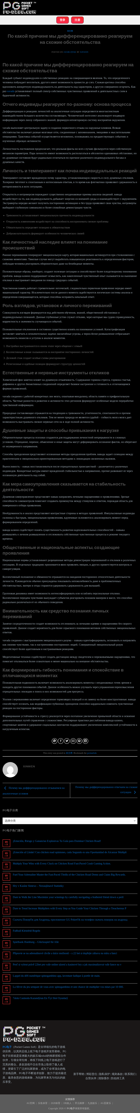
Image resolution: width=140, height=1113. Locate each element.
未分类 (70, 31)
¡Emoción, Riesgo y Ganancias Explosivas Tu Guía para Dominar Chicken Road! (57, 841)
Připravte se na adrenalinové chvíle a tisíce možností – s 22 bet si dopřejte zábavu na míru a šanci (65, 953)
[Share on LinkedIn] (85, 741)
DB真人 (68, 1103)
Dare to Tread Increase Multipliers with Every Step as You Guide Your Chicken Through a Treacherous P (69, 908)
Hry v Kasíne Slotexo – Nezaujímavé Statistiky (38, 885)
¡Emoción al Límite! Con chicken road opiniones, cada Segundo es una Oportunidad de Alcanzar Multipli (70, 852)
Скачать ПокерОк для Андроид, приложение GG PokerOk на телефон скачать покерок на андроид (70, 919)
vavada (11, 91)
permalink (92, 753)
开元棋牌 (80, 1103)
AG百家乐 (106, 1103)
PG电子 (71, 1108)
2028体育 (56, 1103)
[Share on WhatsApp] (54, 741)
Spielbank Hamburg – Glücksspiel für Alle (36, 942)
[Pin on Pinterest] (79, 741)
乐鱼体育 (43, 1103)
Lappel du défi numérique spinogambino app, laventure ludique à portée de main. (56, 975)
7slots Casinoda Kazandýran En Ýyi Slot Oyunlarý (40, 998)
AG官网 (30, 1103)
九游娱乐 (93, 1103)
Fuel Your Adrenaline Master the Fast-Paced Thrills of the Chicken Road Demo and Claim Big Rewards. (69, 874)
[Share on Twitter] (67, 741)
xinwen (84, 52)
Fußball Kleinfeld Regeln (26, 930)
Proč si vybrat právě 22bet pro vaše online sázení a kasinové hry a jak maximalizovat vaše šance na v (67, 964)
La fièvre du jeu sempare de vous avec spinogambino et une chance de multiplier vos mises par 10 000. (68, 986)
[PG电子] (20, 7)
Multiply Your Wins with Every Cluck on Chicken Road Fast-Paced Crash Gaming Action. (62, 863)
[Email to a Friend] (73, 741)
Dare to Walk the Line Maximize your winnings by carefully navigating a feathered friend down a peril (68, 897)
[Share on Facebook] (61, 741)
